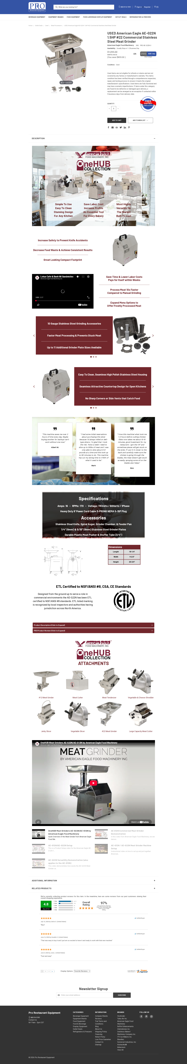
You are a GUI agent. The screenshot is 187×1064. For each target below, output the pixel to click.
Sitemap (98, 1045)
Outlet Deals (120, 17)
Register (147, 7)
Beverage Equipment (37, 17)
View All (120, 1050)
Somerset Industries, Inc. (126, 1042)
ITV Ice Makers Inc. (124, 1037)
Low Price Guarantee (103, 1040)
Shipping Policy (101, 1032)
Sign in (139, 7)
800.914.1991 (126, 7)
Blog (97, 1027)
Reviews (98, 1019)
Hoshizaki (121, 1016)
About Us (98, 1029)
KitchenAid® (122, 1045)
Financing (98, 1034)
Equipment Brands (56, 17)
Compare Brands (101, 1016)
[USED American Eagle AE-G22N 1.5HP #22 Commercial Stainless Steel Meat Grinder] (54, 89)
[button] (93, 138)
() (157, 7)
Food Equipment (73, 17)
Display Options (67, 971)
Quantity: (111, 104)
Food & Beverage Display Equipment (97, 17)
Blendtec (120, 1040)
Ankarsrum (121, 1047)
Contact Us (99, 1042)
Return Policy (100, 1037)
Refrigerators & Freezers (140, 17)
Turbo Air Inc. (122, 1019)
